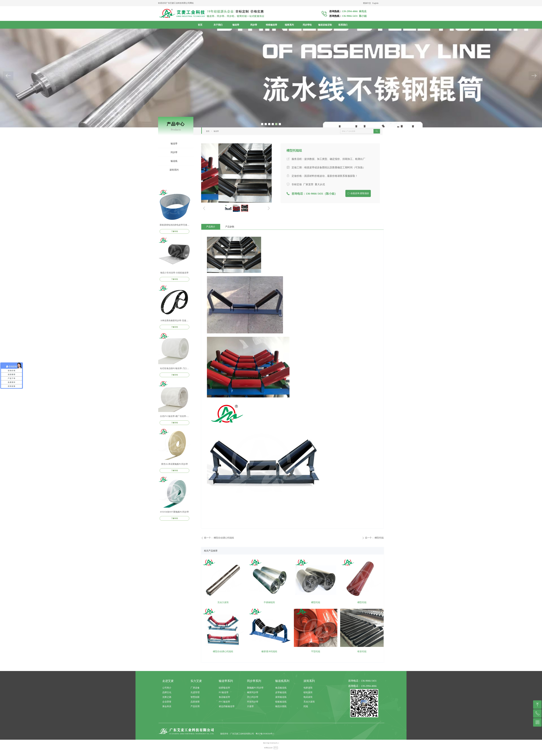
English (375, 3)
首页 (207, 131)
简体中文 (367, 3)
